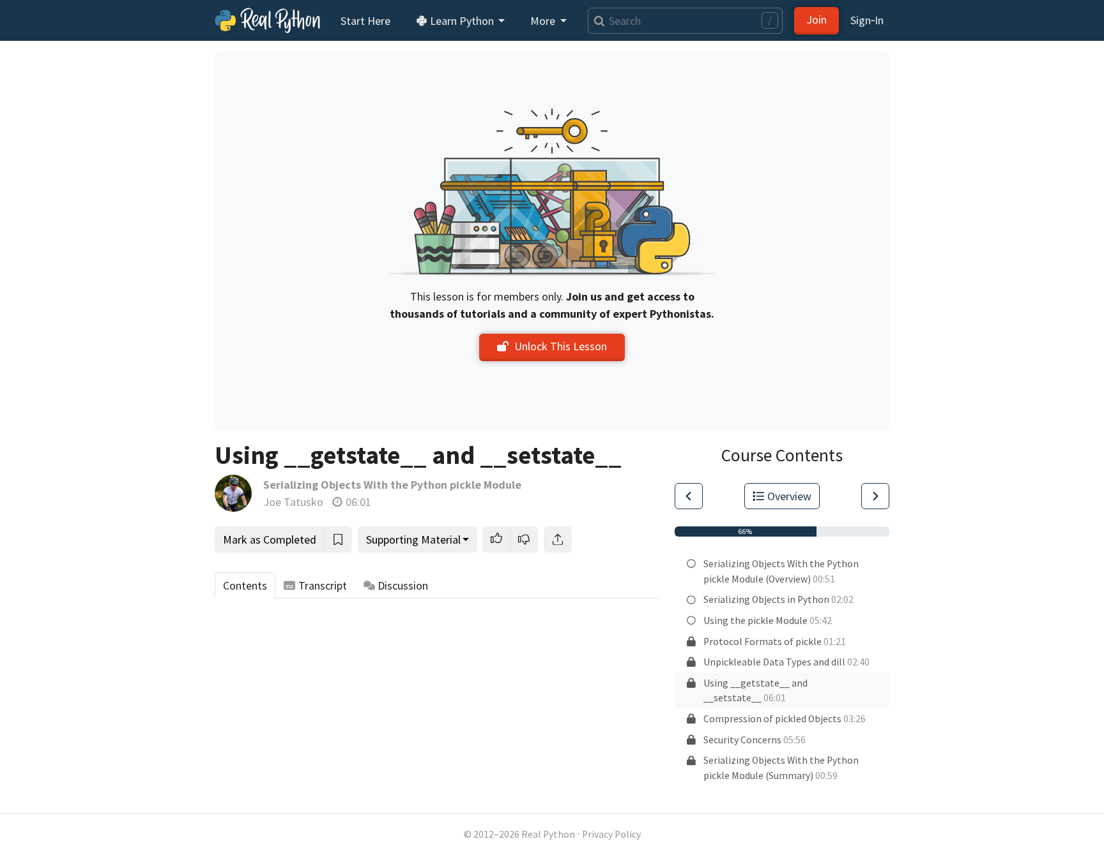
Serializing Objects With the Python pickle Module (392, 484)
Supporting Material (413, 539)
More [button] (544, 20)
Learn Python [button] (461, 20)
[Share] (558, 539)
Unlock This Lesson (560, 346)
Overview (789, 496)
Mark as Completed (269, 539)
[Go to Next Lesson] (875, 496)
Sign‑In (867, 20)
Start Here (365, 20)
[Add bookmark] (338, 539)
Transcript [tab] (322, 585)
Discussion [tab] (403, 585)
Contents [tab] (245, 585)
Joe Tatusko (293, 501)
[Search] (596, 20)
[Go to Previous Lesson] (689, 496)
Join (816, 19)
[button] (496, 539)
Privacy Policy (611, 834)
